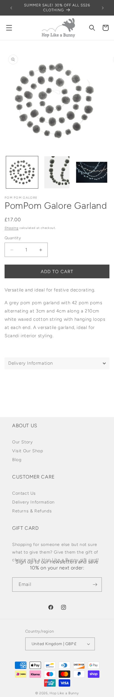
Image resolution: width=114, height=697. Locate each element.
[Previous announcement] (11, 8)
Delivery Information (33, 502)
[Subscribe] (95, 584)
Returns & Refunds (32, 511)
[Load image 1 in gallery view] (22, 172)
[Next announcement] (102, 8)
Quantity (13, 238)
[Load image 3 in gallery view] (92, 172)
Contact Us (24, 493)
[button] (9, 27)
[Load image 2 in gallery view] (57, 172)
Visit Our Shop (27, 450)
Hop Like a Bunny (64, 693)
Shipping (12, 228)
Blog (16, 459)
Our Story (22, 442)
